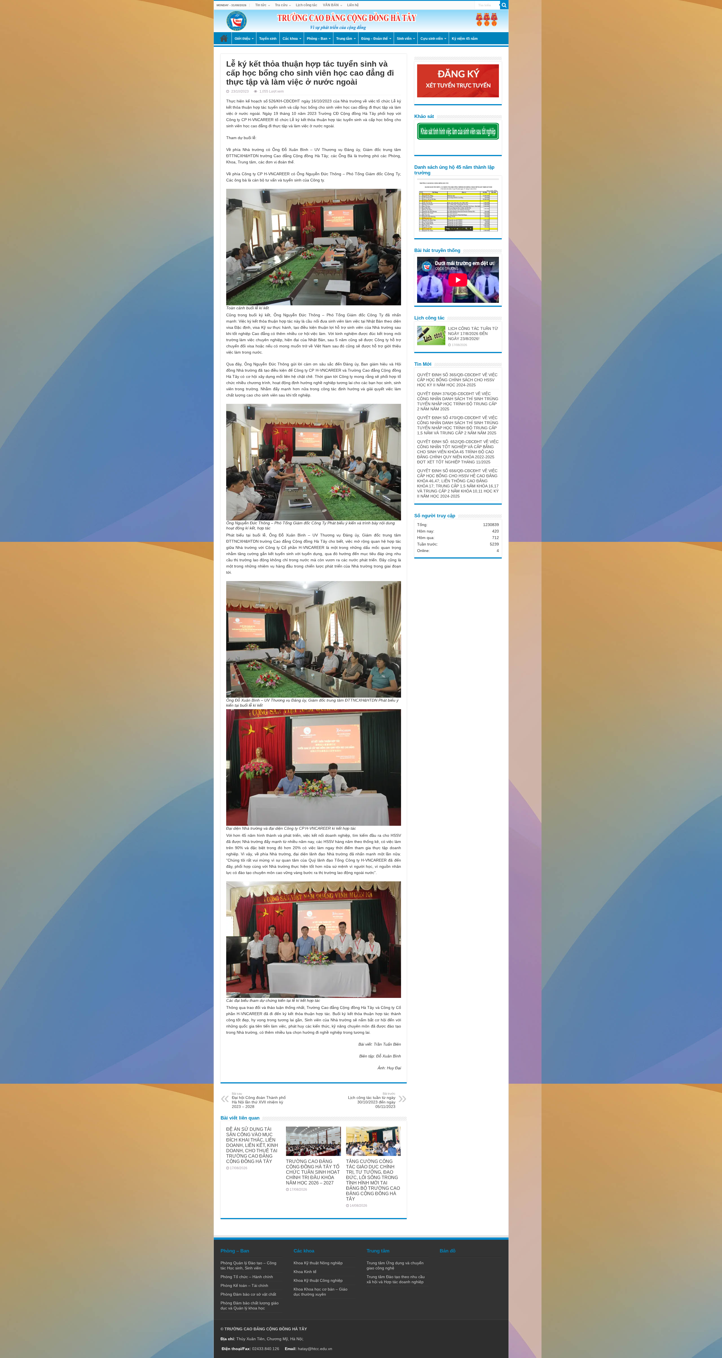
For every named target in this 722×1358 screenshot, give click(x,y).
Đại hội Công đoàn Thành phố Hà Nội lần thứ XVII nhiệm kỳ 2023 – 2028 (259, 1100)
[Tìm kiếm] (504, 5)
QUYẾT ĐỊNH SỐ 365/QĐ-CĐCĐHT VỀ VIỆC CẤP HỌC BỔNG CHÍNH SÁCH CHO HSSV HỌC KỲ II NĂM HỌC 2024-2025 (457, 380)
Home (224, 38)
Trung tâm (344, 39)
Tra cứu (281, 5)
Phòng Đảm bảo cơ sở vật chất (248, 1294)
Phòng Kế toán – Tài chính (244, 1285)
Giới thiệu (242, 39)
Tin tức (261, 5)
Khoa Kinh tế (305, 1271)
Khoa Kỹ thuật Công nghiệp (318, 1280)
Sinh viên (404, 39)
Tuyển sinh (267, 39)
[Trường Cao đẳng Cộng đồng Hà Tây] (361, 21)
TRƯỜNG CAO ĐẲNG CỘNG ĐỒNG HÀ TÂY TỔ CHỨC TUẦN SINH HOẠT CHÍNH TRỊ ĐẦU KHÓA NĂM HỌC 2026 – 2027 (313, 1172)
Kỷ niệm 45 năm (465, 39)
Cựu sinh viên (432, 39)
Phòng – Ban (317, 39)
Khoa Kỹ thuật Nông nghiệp (318, 1263)
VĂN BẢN (331, 5)
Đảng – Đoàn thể (374, 39)
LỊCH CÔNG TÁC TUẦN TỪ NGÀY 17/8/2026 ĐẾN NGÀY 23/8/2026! (473, 333)
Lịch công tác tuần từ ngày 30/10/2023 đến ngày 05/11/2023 (371, 1100)
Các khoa (290, 39)
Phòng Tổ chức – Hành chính (247, 1276)
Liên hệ (353, 5)
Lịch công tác (306, 5)
